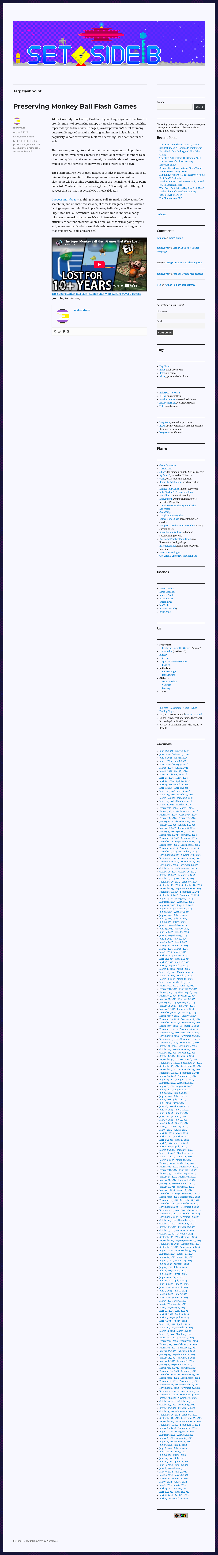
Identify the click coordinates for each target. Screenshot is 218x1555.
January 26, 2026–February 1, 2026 (177, 821)
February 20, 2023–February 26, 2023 (178, 1341)
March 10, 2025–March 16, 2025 (176, 979)
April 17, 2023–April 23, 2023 (174, 1314)
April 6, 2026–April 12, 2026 (173, 788)
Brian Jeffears (166, 598)
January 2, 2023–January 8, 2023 (175, 1364)
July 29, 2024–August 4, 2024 (174, 1089)
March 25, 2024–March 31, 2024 (176, 1150)
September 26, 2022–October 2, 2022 (178, 1414)
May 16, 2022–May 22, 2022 (173, 1478)
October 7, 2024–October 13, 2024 (176, 1056)
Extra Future (168, 675)
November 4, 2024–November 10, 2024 (179, 1042)
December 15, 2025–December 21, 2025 (179, 845)
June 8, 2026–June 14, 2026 (173, 757)
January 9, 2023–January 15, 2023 (176, 1361)
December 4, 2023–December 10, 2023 (179, 1203)
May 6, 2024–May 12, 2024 (173, 1130)
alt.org (162, 472)
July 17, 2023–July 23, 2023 (173, 1270)
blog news (164, 432)
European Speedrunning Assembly (177, 525)
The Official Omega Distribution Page (178, 556)
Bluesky (163, 654)
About (186, 708)
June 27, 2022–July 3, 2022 (173, 1458)
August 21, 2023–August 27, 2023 (176, 1254)
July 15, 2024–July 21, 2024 (173, 1096)
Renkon (161, 238)
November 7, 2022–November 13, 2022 (179, 1394)
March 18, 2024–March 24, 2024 (176, 1153)
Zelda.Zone (165, 612)
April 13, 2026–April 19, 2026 (174, 784)
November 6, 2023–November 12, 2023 (179, 1217)
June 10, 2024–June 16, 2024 (173, 1113)
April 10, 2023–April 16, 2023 (174, 1317)
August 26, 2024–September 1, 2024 (177, 1076)
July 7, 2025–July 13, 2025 (172, 922)
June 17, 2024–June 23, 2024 (173, 1109)
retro (31, 136)
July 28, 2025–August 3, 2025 (174, 912)
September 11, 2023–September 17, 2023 (179, 1243)
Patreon (166, 665)
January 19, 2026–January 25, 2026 (177, 824)
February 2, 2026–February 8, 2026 (177, 818)
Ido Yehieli (164, 605)
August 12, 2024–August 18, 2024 (176, 1083)
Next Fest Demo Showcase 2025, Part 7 (179, 144)
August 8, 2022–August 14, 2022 (175, 1438)
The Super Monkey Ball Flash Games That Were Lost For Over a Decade (96, 293)
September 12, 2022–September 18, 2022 (180, 1421)
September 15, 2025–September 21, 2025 (180, 888)
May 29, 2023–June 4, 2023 (173, 1294)
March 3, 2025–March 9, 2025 (175, 982)
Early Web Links (167, 164)
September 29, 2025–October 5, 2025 (178, 881)
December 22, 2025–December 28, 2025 (179, 841)
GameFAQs (165, 512)
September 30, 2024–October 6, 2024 (178, 1059)
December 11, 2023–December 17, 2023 (179, 1200)
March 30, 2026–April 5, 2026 (174, 791)
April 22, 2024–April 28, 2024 (174, 1136)
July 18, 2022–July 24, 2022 (173, 1448)
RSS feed (163, 708)
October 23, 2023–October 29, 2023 (177, 1223)
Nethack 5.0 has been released (188, 273)
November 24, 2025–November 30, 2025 (180, 855)
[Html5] (63, 331)
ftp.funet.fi (164, 475)
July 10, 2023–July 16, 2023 (173, 1274)
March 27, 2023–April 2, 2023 (174, 1324)
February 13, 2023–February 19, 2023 (178, 1344)
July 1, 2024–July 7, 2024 (171, 1103)
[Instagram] (59, 331)
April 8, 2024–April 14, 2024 (173, 1143)
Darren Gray (165, 602)
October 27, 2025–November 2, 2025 (178, 868)
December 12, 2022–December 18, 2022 (179, 1378)
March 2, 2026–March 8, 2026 (175, 804)
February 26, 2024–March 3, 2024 (176, 1163)
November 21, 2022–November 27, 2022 (179, 1388)
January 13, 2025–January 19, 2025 (177, 1005)
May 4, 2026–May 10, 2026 (173, 774)
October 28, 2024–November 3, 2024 (178, 1046)
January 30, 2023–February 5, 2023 (177, 1351)
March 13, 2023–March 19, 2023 (175, 1331)
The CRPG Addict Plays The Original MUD (180, 158)
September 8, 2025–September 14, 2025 (179, 892)
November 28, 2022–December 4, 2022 (179, 1384)
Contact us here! (193, 714)
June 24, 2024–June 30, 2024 (174, 1106)
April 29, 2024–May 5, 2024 (173, 1133)
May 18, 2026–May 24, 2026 (173, 767)
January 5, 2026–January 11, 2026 (176, 831)
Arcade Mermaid (167, 402)
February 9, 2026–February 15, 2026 (178, 814)
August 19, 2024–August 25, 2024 (176, 1079)
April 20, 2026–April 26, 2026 (174, 781)
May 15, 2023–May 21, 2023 (173, 1300)
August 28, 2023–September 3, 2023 (177, 1250)
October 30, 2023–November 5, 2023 (177, 1220)
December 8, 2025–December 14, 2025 (179, 848)
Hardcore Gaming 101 (170, 552)
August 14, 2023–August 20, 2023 (176, 1257)
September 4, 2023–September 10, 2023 (179, 1247)
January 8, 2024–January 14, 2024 (176, 1186)
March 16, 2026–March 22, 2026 (176, 798)
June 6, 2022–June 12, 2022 (173, 1468)
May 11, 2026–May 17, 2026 (173, 771)
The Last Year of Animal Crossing (176, 161)
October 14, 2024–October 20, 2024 (177, 1052)
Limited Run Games (169, 488)
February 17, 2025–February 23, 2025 (178, 989)
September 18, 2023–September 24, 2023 (180, 1240)
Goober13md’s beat (64, 199)
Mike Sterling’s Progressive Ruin (176, 492)
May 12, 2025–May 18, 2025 (173, 948)
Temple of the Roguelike (171, 515)
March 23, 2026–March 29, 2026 (176, 794)
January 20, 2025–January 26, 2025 (177, 1002)
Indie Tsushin (176, 238)
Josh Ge (163, 608)
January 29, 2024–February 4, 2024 (177, 1176)
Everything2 (165, 499)
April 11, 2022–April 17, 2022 (174, 1495)
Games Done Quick (169, 519)
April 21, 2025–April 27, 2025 (174, 959)
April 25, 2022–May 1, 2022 (173, 1488)
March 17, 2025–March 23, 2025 (176, 975)
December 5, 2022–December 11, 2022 (179, 1381)
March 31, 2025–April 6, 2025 (174, 969)
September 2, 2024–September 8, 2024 (179, 1073)
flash (23, 141)
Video (162, 406)
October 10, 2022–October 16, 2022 (177, 1408)
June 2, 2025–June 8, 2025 (172, 938)
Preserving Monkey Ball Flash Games (75, 106)
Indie (162, 369)
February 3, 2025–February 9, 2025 (177, 995)
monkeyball (33, 144)
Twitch (172, 608)
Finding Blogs (166, 711)
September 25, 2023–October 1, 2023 (178, 1237)
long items (164, 422)
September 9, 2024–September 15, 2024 (179, 1069)
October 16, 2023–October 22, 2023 (177, 1227)
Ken (159, 285)
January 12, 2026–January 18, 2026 (177, 828)
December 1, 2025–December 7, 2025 (178, 851)
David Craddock (167, 592)
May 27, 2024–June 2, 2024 (173, 1119)
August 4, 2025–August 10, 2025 (175, 908)
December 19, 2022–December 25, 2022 (179, 1374)
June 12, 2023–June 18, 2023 (173, 1287)
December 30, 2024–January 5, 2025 (177, 1012)
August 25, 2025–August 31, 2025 (176, 898)
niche (16, 136)
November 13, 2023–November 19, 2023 (179, 1213)
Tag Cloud (164, 366)
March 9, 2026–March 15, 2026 (175, 801)
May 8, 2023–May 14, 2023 (172, 1304)
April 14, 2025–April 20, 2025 (174, 962)
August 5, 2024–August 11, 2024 (175, 1086)
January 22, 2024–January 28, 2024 (177, 1180)
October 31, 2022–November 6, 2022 (178, 1398)
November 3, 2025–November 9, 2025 (178, 865)
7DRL (162, 478)
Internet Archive (167, 545)
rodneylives (19, 127)
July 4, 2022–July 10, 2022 (172, 1455)
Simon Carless (166, 588)
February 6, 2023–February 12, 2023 (177, 1347)
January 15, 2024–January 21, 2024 (177, 1183)
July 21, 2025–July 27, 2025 (173, 915)
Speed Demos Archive (170, 532)
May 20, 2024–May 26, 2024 (173, 1123)
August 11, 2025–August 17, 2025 (176, 905)
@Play (162, 396)
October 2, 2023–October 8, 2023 (176, 1233)
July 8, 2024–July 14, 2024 (172, 1099)
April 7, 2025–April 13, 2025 (173, 965)
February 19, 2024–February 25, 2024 (178, 1166)
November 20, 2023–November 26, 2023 (180, 1210)
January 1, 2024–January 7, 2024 (175, 1190)
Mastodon (167, 651)
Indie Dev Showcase (169, 392)
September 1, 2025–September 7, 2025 (179, 895)
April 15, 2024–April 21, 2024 (174, 1140)
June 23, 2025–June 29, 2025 (174, 928)
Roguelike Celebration (170, 482)
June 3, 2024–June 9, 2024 (172, 1116)
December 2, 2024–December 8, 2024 (178, 1029)
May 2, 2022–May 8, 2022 (172, 1485)
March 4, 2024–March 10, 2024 (175, 1160)
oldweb (24, 136)
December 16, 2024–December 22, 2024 (179, 1022)
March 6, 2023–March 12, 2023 (175, 1334)
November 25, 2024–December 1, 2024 (179, 1032)
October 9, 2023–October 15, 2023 (176, 1230)
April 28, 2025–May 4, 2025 (173, 955)
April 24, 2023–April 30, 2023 (174, 1311)
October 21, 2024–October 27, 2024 (177, 1049)
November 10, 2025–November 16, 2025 (179, 861)
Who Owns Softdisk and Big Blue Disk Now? (181, 188)
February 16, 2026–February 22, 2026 (178, 811)
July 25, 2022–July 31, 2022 (173, 1445)
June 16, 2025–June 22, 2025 (174, 932)
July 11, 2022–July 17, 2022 (172, 1451)
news (162, 425)
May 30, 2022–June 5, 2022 (173, 1471)
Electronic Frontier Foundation (175, 539)
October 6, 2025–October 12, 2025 (176, 878)
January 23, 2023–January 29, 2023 (177, 1354)
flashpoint (31, 141)
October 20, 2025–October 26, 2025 (177, 871)
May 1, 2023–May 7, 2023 (172, 1307)
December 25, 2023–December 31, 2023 (179, 1193)
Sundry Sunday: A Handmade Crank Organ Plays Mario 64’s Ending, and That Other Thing (180, 151)
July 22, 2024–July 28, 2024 (173, 1093)
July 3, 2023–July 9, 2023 (171, 1277)
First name (162, 311)
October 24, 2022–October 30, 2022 (177, 1401)
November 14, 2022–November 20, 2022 (179, 1391)
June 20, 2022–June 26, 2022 (174, 1461)
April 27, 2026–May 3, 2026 (173, 778)
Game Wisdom (169, 681)
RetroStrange (169, 671)
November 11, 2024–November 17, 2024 (179, 1039)
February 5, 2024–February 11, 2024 (177, 1173)
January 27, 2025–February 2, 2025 (177, 999)
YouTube (166, 685)
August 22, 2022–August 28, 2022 (176, 1431)
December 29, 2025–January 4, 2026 (178, 835)
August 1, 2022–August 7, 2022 (175, 1441)
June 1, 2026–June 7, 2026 (172, 761)
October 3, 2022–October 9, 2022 (176, 1411)
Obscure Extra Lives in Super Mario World (180, 168)
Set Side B (18, 1541)
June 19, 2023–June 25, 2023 (173, 1284)
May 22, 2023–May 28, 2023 (173, 1297)
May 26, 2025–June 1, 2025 (173, 942)
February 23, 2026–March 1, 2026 (176, 808)
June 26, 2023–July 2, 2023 (173, 1280)
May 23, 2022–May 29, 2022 (173, 1475)
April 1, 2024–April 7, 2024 (173, 1146)
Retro (162, 373)
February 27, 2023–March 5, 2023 (176, 1337)
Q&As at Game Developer (174, 661)
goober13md (19, 144)
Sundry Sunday (167, 399)
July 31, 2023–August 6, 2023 (174, 1264)
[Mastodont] (68, 331)
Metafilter (164, 495)
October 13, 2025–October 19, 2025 (177, 875)
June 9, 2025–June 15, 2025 (173, 935)
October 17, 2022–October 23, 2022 (177, 1404)
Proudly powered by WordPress (42, 1541)
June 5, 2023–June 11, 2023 (173, 1290)
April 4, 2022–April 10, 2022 (173, 1498)
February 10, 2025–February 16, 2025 (178, 992)
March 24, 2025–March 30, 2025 (176, 972)
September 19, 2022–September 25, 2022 (180, 1418)
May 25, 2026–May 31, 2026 (173, 764)
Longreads (164, 509)
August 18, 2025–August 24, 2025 (176, 902)
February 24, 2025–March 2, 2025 (176, 985)
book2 (16, 141)
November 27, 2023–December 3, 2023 (179, 1207)
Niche (162, 376)
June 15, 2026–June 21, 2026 (174, 754)
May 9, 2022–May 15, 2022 (173, 1481)
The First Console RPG (170, 198)
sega (37, 148)
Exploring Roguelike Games (176, 648)
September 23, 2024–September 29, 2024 (180, 1062)
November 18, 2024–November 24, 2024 (179, 1036)
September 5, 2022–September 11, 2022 (179, 1424)
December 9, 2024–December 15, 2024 (179, 1026)
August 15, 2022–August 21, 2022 (176, 1435)
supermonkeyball (22, 151)
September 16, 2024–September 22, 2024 (180, 1066)
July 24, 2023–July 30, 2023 (173, 1267)
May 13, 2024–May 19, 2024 (173, 1126)
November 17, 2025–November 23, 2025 (179, 858)
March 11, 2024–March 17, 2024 (175, 1156)
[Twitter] (54, 331)
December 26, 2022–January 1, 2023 (177, 1367)
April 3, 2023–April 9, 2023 (173, 1321)
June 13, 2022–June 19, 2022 (173, 1465)
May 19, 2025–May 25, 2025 (173, 945)
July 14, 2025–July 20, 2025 (173, 918)
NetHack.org (165, 468)
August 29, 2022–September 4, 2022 (178, 1428)
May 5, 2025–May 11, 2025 (172, 952)
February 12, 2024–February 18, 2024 (178, 1170)
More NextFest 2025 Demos (173, 171)
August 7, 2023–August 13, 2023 (175, 1260)
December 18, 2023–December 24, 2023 (179, 1197)
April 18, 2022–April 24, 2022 (174, 1492)
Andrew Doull (166, 595)
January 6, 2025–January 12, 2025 (176, 1009)
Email (159, 321)
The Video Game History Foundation (177, 505)
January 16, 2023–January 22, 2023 (177, 1357)
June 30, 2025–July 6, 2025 (173, 925)
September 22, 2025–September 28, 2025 (180, 885)
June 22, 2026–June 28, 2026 (174, 751)
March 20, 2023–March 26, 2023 (176, 1327)
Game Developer (167, 465)
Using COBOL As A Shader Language (183, 262)
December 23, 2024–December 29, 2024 (179, 1019)
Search (160, 102)
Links (194, 708)
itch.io (165, 658)
